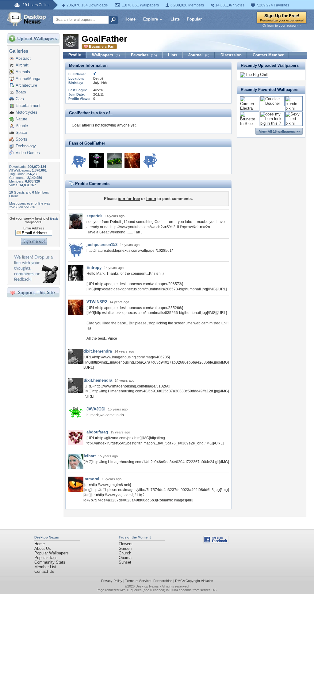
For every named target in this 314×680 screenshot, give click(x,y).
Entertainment (28, 105)
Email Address (33, 228)
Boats (21, 92)
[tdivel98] (114, 160)
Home (130, 19)
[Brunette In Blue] (249, 123)
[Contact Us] (35, 281)
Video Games (28, 152)
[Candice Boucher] (272, 103)
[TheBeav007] (150, 160)
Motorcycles (26, 112)
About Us (42, 548)
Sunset (125, 562)
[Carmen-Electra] (249, 108)
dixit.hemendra (97, 351)
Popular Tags (46, 557)
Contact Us (44, 571)
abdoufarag (97, 432)
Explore (150, 19)
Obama (125, 557)
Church (125, 553)
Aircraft (22, 65)
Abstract (23, 58)
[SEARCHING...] (96, 160)
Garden (125, 548)
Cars (20, 98)
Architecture (26, 85)
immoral (91, 479)
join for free (129, 198)
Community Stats (49, 562)
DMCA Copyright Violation (194, 581)
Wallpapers (106, 55)
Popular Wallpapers (51, 553)
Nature (21, 119)
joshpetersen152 (101, 244)
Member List (45, 567)
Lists (175, 19)
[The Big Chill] (254, 74)
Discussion (231, 55)
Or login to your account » (281, 25)
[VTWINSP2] (132, 160)
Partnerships (162, 581)
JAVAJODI (95, 409)
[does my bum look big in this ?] (272, 123)
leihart (90, 456)
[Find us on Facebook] (215, 542)
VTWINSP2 (96, 302)
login (151, 198)
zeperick (94, 215)
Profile (74, 55)
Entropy (93, 267)
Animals (23, 72)
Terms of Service (138, 581)
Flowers (125, 544)
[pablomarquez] (79, 160)
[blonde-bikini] (294, 108)
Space (21, 132)
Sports (21, 139)
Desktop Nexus (147, 586)
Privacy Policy (111, 581)
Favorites (144, 55)
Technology (26, 146)
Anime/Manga (28, 78)
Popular (194, 19)
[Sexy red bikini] (294, 123)
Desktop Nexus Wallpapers (26, 19)
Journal (198, 55)
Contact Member (268, 55)
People (22, 125)
